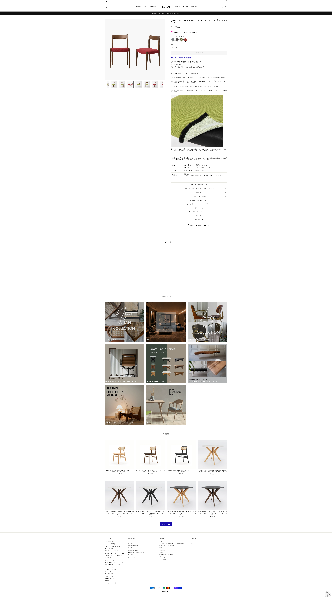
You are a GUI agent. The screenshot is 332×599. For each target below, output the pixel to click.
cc (177, 39)
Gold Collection (132, 548)
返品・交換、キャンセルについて (199, 212)
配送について (199, 208)
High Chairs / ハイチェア (111, 551)
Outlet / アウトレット (110, 583)
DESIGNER (177, 6)
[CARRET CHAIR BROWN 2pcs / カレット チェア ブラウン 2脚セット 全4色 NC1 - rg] (123, 283)
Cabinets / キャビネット (111, 567)
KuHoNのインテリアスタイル (136, 552)
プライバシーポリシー (165, 557)
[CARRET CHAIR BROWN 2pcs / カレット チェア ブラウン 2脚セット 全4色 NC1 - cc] (118, 283)
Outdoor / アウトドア (110, 569)
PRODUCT (138, 6)
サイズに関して (199, 215)
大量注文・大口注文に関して (199, 200)
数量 (172, 44)
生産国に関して (199, 192)
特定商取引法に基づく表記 (166, 554)
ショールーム (131, 557)
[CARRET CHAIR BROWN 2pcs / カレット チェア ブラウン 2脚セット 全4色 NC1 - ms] (120, 283)
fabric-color (178, 36)
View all (166, 524)
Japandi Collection (133, 550)
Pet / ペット (108, 571)
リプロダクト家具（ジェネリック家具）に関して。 (199, 188)
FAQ (106, 1)
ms (181, 39)
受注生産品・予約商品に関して (199, 196)
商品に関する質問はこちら (199, 184)
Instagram (193, 538)
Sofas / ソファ (108, 557)
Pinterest (193, 541)
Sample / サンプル (109, 578)
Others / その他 (109, 576)
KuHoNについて (132, 538)
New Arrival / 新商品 (110, 541)
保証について (199, 219)
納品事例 (130, 554)
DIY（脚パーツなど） (110, 573)
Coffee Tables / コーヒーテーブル (114, 562)
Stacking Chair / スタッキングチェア (114, 553)
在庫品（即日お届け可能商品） (113, 546)
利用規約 (161, 552)
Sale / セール (108, 580)
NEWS (130, 543)
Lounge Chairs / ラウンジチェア (113, 555)
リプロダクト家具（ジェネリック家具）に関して (172, 543)
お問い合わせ (162, 559)
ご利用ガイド (162, 538)
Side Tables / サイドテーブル (112, 564)
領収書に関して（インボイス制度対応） (199, 204)
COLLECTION (153, 6)
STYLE (145, 6)
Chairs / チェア (109, 548)
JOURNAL (186, 6)
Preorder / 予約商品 (110, 544)
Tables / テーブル (109, 560)
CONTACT (194, 6)
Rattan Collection (133, 545)
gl (173, 39)
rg (185, 39)
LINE (192, 543)
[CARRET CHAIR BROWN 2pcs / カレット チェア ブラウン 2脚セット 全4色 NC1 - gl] (116, 283)
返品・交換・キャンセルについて (168, 545)
